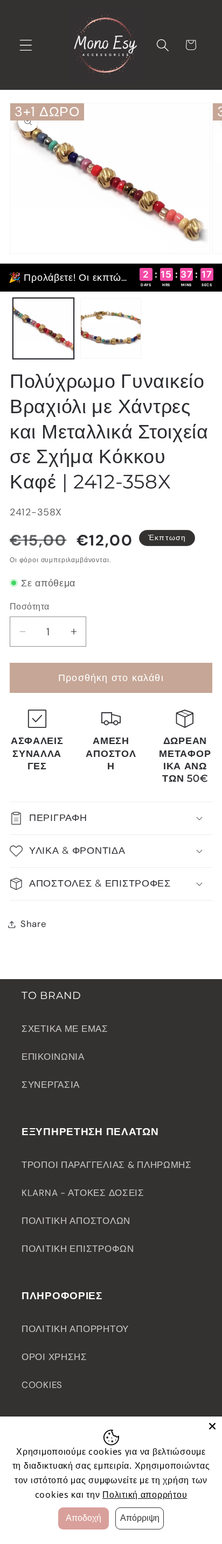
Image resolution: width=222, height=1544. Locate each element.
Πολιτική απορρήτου (144, 1494)
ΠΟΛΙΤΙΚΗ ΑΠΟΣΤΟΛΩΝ (76, 1221)
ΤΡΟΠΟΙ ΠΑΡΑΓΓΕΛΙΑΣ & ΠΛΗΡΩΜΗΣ (107, 1165)
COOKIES (42, 1385)
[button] (26, 45)
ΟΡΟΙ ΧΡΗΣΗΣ (54, 1357)
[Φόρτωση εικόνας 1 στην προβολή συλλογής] (43, 328)
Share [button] (33, 924)
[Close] (212, 1426)
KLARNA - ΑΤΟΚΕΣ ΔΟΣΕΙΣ (83, 1193)
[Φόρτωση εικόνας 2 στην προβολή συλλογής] (110, 328)
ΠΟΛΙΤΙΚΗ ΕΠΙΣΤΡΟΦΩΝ (78, 1249)
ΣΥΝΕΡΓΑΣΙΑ (51, 1084)
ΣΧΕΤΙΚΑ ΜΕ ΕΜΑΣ (65, 1029)
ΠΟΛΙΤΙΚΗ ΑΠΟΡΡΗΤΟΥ (75, 1329)
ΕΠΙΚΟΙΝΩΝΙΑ (53, 1057)
